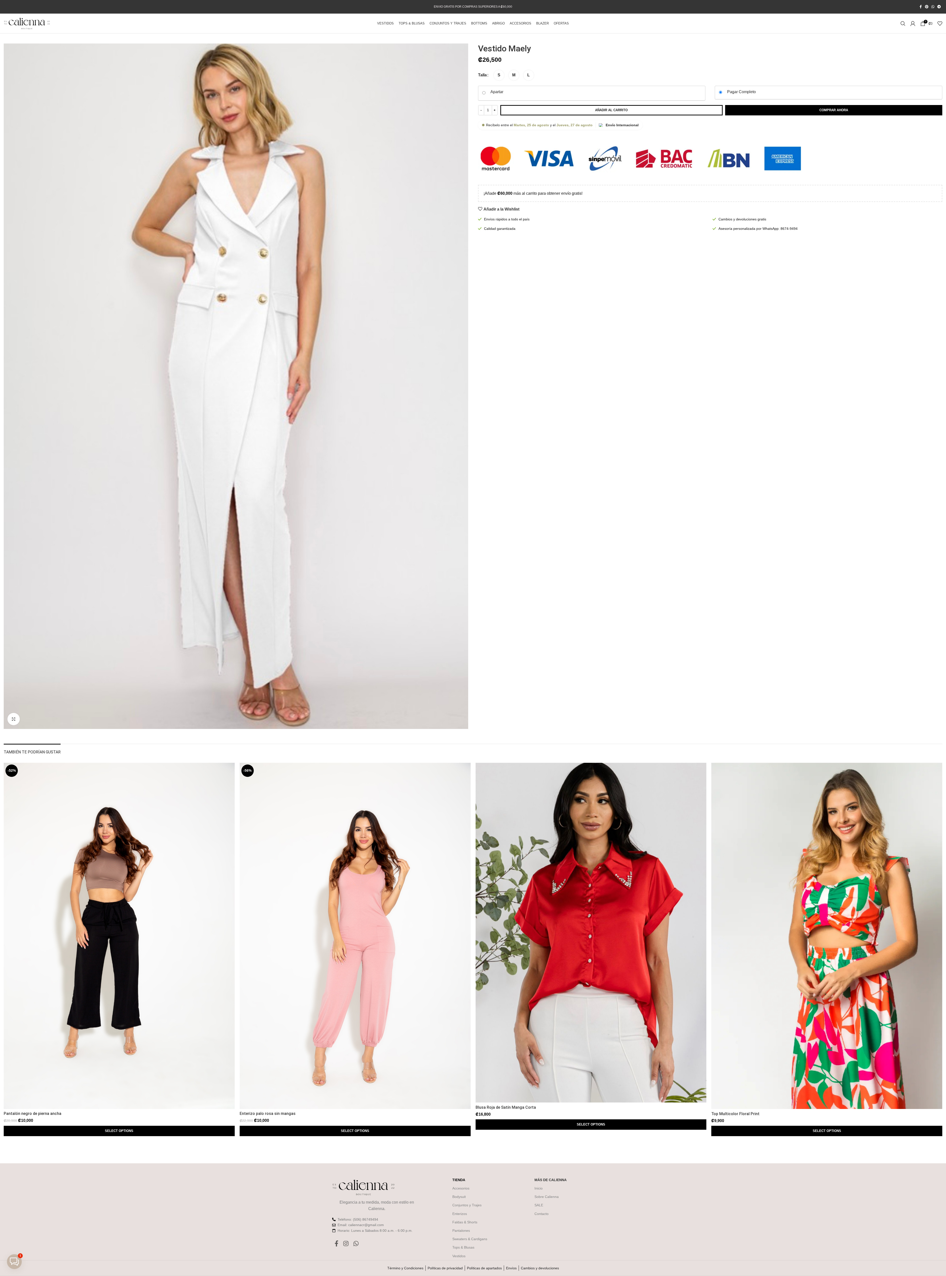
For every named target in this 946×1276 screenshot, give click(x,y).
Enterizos (459, 1214)
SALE (538, 1205)
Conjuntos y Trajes (467, 1205)
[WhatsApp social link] (933, 6)
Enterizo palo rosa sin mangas (268, 1113)
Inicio (538, 1188)
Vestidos (458, 1256)
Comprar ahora (833, 110)
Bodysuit (459, 1197)
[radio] (499, 75)
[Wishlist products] (940, 23)
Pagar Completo (741, 92)
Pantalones (461, 1231)
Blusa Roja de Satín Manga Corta (506, 1107)
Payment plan (496, 92)
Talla (482, 75)
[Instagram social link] (346, 1244)
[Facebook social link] (920, 6)
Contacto (541, 1214)
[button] (14, 1261)
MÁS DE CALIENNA (550, 1180)
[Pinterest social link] (926, 6)
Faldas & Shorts (464, 1222)
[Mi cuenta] (913, 23)
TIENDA (458, 1180)
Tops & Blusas (463, 1247)
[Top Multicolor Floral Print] (826, 936)
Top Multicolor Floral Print (735, 1113)
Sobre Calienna (546, 1197)
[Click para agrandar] (13, 719)
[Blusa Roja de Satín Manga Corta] (591, 933)
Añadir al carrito (611, 110)
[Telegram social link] (939, 6)
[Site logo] (27, 23)
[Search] (903, 23)
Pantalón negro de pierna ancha (32, 1113)
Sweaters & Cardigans (469, 1239)
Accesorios (460, 1188)
